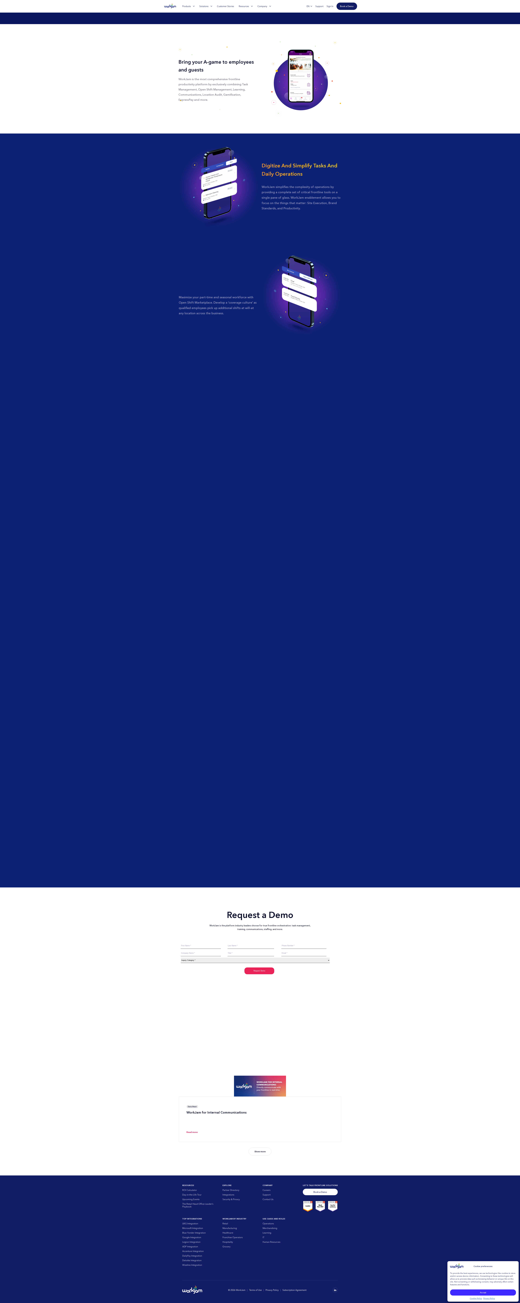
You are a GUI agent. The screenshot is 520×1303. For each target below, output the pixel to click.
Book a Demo (320, 1192)
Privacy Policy (489, 1298)
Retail (225, 1223)
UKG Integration (190, 1223)
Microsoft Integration (192, 1228)
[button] (347, 6)
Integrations (228, 1194)
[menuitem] (188, 6)
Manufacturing (229, 1228)
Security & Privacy (231, 1199)
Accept (483, 1292)
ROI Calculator (189, 1190)
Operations (268, 1223)
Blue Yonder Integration (194, 1232)
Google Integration (191, 1237)
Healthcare (227, 1232)
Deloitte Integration (192, 1260)
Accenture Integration (193, 1251)
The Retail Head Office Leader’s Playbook (197, 1205)
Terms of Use (255, 1290)
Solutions (203, 6)
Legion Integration (191, 1242)
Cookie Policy (476, 1298)
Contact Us (268, 1199)
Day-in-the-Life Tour (192, 1194)
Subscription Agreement (294, 1290)
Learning (267, 1232)
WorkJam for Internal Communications (216, 1112)
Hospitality (227, 1242)
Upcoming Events (190, 1199)
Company (262, 6)
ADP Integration (190, 1246)
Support (267, 1194)
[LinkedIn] (335, 1290)
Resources (244, 6)
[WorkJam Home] (170, 6)
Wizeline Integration (192, 1265)
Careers (266, 1190)
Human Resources (271, 1242)
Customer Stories (225, 6)
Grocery (226, 1246)
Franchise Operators (232, 1237)
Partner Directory (230, 1190)
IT (263, 1237)
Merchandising (270, 1228)
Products (186, 6)
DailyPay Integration (192, 1255)
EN (308, 6)
